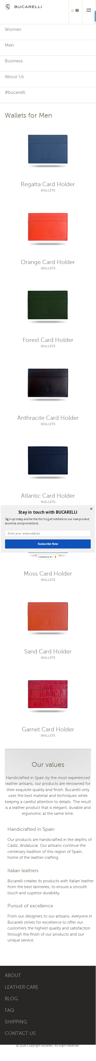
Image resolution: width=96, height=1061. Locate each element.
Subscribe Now (48, 544)
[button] (48, 512)
